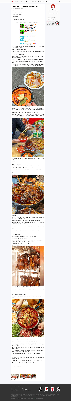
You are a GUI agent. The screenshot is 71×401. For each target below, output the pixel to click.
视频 (26, 1)
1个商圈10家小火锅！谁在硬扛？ (51, 17)
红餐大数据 (42, 1)
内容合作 (23, 388)
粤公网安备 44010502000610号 (39, 398)
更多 (49, 1)
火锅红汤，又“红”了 (49, 18)
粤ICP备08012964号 (13, 398)
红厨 (38, 1)
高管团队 (15, 386)
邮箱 (12, 390)
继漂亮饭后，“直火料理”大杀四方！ (51, 19)
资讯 (24, 1)
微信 (23, 389)
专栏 (29, 1)
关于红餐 (46, 1)
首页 (21, 1)
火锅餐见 (53, 9)
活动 (35, 1)
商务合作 (12, 388)
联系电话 (12, 389)
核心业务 (19, 386)
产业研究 (32, 1)
